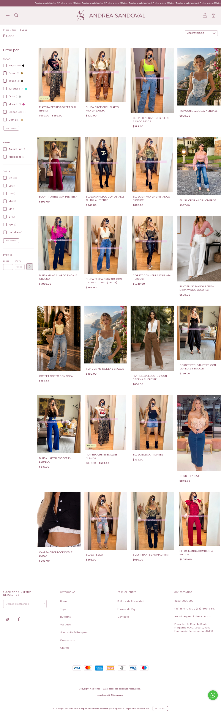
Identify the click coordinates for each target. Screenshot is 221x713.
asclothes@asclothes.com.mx (192, 616)
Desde (6, 261)
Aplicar (29, 266)
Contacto (123, 617)
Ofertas (64, 648)
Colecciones (67, 640)
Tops (14, 29)
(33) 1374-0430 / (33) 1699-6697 (194, 608)
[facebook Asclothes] (19, 619)
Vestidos (65, 624)
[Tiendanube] (110, 695)
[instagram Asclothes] (7, 619)
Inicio (6, 29)
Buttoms (65, 617)
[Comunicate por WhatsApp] (213, 695)
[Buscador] (16, 16)
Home (63, 601)
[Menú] (7, 16)
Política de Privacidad (130, 601)
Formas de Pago (127, 609)
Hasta (18, 261)
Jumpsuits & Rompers (74, 632)
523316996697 (183, 601)
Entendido (160, 708)
